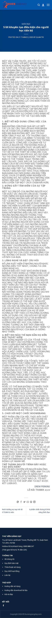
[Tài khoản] (43, 5)
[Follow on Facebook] (3, 606)
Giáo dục (26, 24)
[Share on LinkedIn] (34, 502)
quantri (40, 37)
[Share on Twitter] (24, 502)
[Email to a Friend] (28, 502)
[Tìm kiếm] (39, 5)
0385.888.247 (28, 546)
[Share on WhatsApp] (18, 502)
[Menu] (48, 4)
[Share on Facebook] (21, 502)
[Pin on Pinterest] (31, 502)
